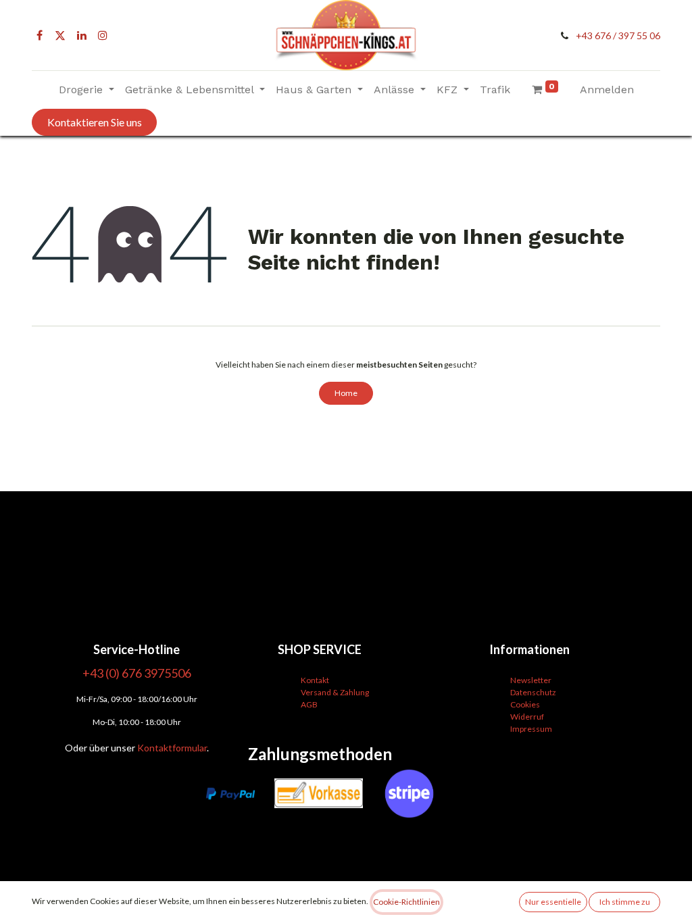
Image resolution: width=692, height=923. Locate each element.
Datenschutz (533, 692)
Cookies (525, 704)
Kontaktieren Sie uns (94, 122)
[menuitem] (495, 89)
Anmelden (607, 89)
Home (346, 393)
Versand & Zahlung (335, 692)
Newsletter (530, 680)
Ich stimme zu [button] (624, 902)
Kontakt (315, 680)
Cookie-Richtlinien (406, 902)
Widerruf (527, 717)
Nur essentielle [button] (553, 902)
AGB (309, 704)
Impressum (531, 729)
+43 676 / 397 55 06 (618, 35)
